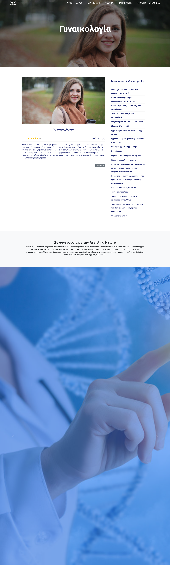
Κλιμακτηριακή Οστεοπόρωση (123, 160)
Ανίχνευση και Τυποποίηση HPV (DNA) (127, 122)
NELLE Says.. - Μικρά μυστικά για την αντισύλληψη (126, 107)
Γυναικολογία (125, 3)
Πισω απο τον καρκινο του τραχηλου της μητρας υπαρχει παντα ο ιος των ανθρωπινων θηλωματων (128, 167)
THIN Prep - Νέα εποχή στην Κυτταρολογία (122, 115)
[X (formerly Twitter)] (98, 138)
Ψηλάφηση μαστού (119, 216)
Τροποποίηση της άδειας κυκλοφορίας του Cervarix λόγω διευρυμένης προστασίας (127, 207)
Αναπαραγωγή (94, 3)
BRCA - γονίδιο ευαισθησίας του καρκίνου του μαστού (124, 91)
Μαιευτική (109, 3)
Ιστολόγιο (141, 3)
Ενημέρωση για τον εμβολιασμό (124, 147)
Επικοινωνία (154, 3)
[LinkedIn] (103, 138)
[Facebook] (94, 138)
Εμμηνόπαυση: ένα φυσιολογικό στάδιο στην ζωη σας (127, 140)
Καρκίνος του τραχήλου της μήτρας (126, 155)
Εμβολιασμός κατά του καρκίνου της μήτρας (126, 132)
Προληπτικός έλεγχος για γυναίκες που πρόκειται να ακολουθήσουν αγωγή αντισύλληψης (127, 179)
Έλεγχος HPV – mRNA (120, 126)
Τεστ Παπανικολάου (119, 192)
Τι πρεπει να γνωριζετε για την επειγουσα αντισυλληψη (124, 198)
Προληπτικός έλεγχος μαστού (123, 187)
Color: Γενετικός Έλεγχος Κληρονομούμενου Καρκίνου (123, 99)
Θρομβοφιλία (116, 151)
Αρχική (70, 3)
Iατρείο (79, 3)
